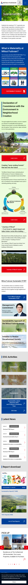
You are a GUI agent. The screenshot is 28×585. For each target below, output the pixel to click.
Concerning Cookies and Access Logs (11, 578)
